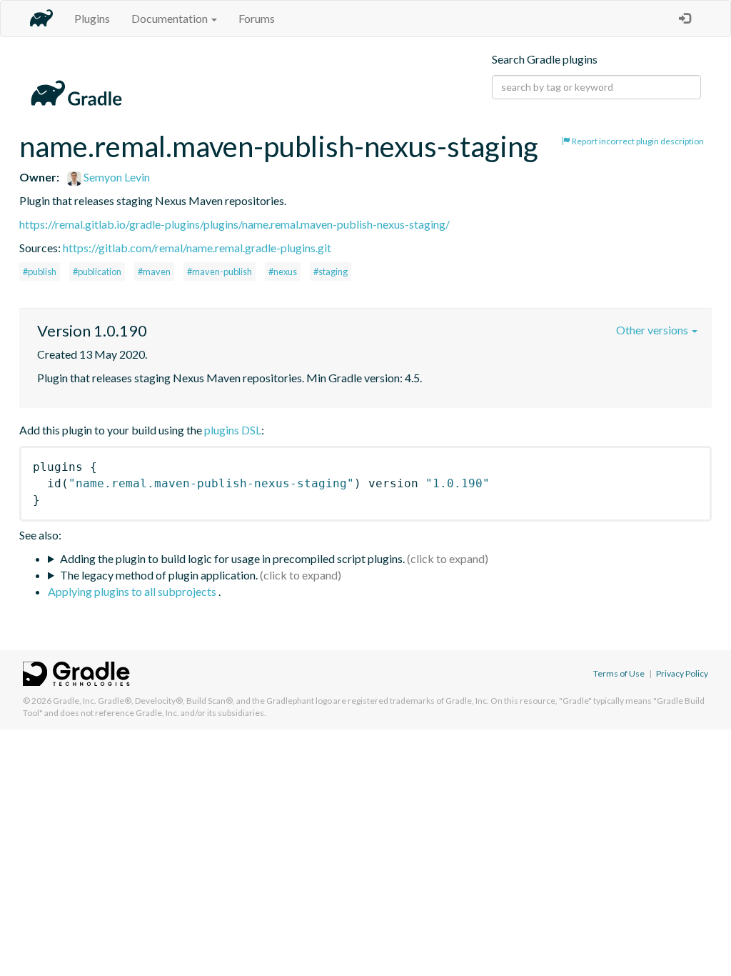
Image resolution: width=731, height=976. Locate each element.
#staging (330, 271)
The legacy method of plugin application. (159, 575)
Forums (256, 18)
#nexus (282, 271)
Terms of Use (619, 673)
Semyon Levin (115, 177)
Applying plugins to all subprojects (133, 591)
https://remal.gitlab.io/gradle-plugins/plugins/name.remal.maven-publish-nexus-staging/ (234, 224)
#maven (154, 271)
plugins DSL (232, 430)
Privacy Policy (682, 673)
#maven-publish (219, 271)
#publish (39, 271)
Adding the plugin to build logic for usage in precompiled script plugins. (232, 558)
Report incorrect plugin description (637, 141)
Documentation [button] (170, 18)
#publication (97, 271)
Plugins (92, 18)
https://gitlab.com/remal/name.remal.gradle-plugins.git (197, 247)
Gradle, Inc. (74, 700)
